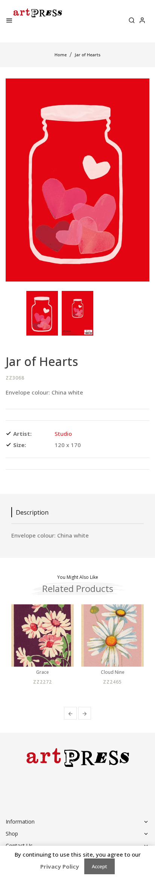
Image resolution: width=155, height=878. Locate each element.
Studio (63, 433)
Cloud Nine (113, 672)
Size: (19, 445)
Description (32, 512)
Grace (42, 672)
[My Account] (142, 21)
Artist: (22, 433)
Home (61, 54)
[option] (42, 313)
